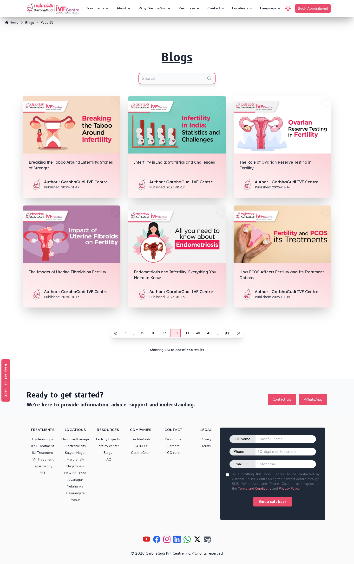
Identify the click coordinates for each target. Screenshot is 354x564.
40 (198, 333)
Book (313, 8)
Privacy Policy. (289, 488)
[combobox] (177, 78)
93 (227, 333)
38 (175, 333)
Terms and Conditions (254, 488)
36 (153, 333)
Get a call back (273, 501)
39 (187, 333)
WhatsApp (313, 399)
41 (209, 333)
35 (142, 333)
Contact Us (282, 399)
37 (164, 333)
